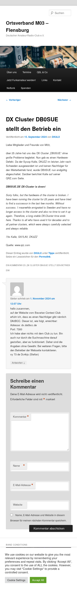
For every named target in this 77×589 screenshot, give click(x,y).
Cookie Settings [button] (16, 580)
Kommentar (21, 416)
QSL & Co (42, 72)
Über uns (12, 72)
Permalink (45, 256)
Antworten (18, 362)
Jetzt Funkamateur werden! (21, 80)
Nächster (64, 100)
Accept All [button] (38, 580)
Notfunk (11, 88)
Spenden (26, 88)
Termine (27, 72)
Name (19, 466)
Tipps (51, 253)
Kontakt (57, 80)
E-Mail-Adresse (23, 485)
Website (17, 504)
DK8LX (56, 137)
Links (44, 80)
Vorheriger (13, 100)
